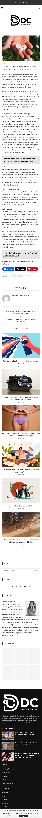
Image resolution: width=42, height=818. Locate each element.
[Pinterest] (20, 2)
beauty (5, 276)
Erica (3, 189)
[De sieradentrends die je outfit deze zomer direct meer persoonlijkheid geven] (21, 524)
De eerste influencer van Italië (21, 506)
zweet (5, 280)
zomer (29, 276)
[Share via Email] (25, 288)
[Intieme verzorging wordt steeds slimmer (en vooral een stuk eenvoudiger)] (21, 418)
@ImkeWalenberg (7, 635)
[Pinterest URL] (8, 656)
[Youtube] (23, 2)
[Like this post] (17, 288)
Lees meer (32, 816)
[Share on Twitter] (21, 288)
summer (21, 276)
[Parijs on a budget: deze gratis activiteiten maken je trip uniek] (8, 736)
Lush (3, 209)
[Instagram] (17, 2)
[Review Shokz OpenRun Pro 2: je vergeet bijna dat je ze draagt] (8, 746)
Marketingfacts (14, 614)
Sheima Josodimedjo (10, 69)
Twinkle (4, 614)
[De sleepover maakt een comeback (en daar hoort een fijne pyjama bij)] (21, 454)
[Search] (40, 8)
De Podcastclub (9, 622)
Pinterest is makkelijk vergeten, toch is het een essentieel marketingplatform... (27, 755)
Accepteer (23, 816)
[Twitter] (26, 2)
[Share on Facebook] (19, 288)
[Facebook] (15, 2)
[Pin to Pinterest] (23, 288)
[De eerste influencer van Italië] (21, 490)
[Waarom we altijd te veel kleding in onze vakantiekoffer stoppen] (21, 382)
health (13, 276)
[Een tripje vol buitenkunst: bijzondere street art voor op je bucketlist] (21, 345)
